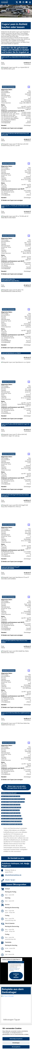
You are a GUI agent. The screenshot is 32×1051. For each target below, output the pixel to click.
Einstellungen (16, 1042)
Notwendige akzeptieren (16, 1038)
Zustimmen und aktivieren (16, 975)
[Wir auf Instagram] (23, 2)
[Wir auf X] (17, 2)
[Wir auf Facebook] (20, 2)
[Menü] (30, 2)
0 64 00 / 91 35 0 (10, 880)
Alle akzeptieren (16, 1046)
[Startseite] (4, 1)
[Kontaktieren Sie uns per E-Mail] (26, 2)
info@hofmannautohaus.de (13, 875)
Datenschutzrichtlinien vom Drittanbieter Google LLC (14, 969)
